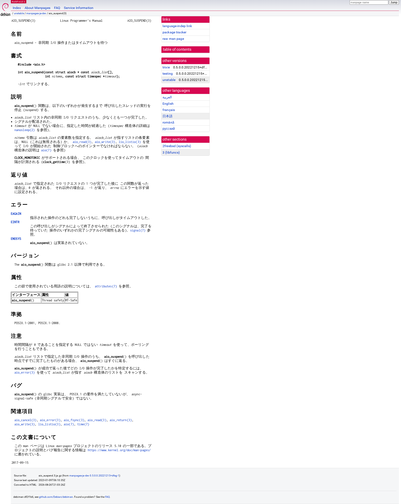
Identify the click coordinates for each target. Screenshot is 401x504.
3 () (171, 152)
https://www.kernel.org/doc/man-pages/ (119, 450)
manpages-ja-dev (36, 13)
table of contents (177, 49)
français (168, 110)
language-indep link (177, 26)
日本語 (167, 116)
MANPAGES (18, 1)
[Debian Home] (5, 8)
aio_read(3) (82, 142)
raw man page (173, 39)
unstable (19, 13)
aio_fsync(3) (74, 420)
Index (17, 8)
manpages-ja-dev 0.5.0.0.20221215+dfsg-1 (94, 475)
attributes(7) (106, 286)
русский (168, 129)
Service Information (78, 8)
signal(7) (137, 230)
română (168, 122)
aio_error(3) (24, 372)
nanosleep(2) (24, 130)
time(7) (83, 424)
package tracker (174, 32)
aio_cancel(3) (25, 420)
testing (167, 74)
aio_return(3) (121, 420)
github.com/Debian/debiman (56, 496)
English (168, 104)
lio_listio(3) (130, 142)
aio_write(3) (105, 142)
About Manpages (37, 8)
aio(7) (46, 150)
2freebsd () (176, 146)
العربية (167, 97)
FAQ (57, 8)
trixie (166, 67)
